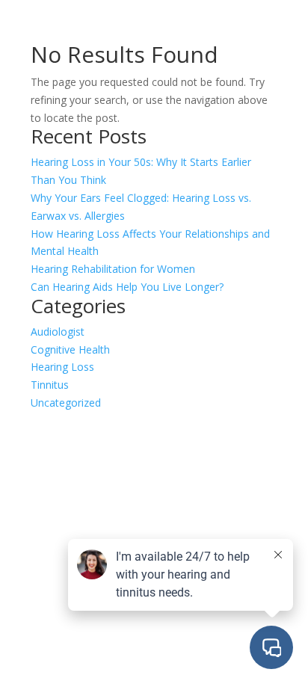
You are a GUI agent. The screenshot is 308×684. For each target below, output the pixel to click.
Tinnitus (50, 385)
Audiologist (57, 331)
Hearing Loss (62, 367)
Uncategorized (66, 402)
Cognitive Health (70, 349)
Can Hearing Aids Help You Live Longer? (127, 287)
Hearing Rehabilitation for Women (113, 269)
